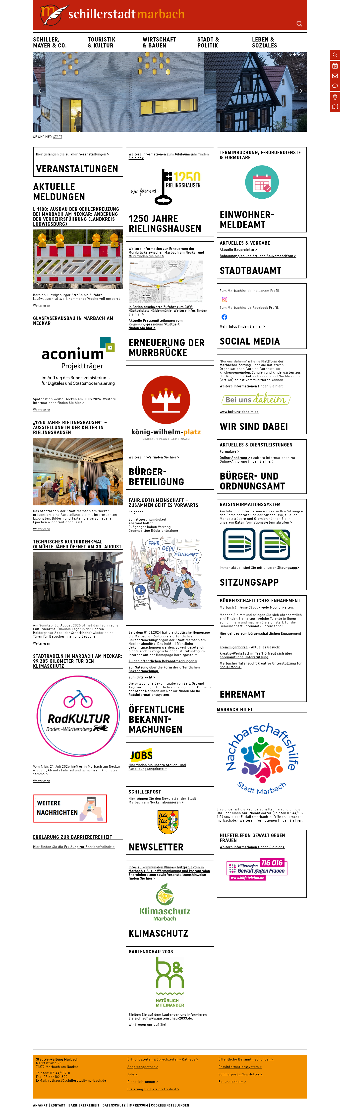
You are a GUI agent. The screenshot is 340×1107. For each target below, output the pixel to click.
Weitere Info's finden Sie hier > (154, 457)
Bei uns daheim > (232, 1082)
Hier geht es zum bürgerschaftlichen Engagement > (260, 635)
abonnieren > (173, 802)
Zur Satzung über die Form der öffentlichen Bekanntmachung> (164, 669)
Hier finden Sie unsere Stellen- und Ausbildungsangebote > (157, 767)
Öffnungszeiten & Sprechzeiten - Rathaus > (162, 1059)
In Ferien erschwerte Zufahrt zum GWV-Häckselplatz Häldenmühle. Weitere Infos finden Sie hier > (168, 310)
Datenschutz (114, 1105)
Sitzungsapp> (288, 568)
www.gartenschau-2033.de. (171, 1018)
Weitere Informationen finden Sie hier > (74, 401)
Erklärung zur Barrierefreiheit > (153, 1089)
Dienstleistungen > (142, 1082)
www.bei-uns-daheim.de (239, 412)
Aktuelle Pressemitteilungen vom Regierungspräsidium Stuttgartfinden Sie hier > (156, 324)
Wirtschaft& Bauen (159, 42)
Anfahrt (40, 1105)
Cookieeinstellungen (170, 1105)
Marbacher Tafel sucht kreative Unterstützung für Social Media (261, 665)
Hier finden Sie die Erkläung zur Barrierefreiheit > (74, 847)
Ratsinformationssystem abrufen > (263, 522)
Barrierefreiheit (84, 1105)
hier (269, 461)
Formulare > (229, 451)
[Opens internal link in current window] (153, 755)
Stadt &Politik (208, 42)
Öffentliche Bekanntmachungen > (246, 1059)
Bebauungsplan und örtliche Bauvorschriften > (258, 256)
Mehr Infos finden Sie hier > (242, 326)
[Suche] (299, 23)
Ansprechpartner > (142, 1067)
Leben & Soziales (264, 42)
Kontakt (58, 1105)
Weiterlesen (41, 306)
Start (57, 137)
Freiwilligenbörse (234, 647)
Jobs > (132, 1074)
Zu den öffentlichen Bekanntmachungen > (163, 661)
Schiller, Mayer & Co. (50, 42)
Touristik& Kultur (101, 42)
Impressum (138, 1105)
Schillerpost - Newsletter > (241, 1074)
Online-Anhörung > (235, 458)
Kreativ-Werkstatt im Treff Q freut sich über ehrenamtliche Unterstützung (256, 655)
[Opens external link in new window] (257, 399)
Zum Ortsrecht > (142, 677)
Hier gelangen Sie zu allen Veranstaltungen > (72, 154)
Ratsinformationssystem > (240, 1067)
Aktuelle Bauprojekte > (238, 250)
